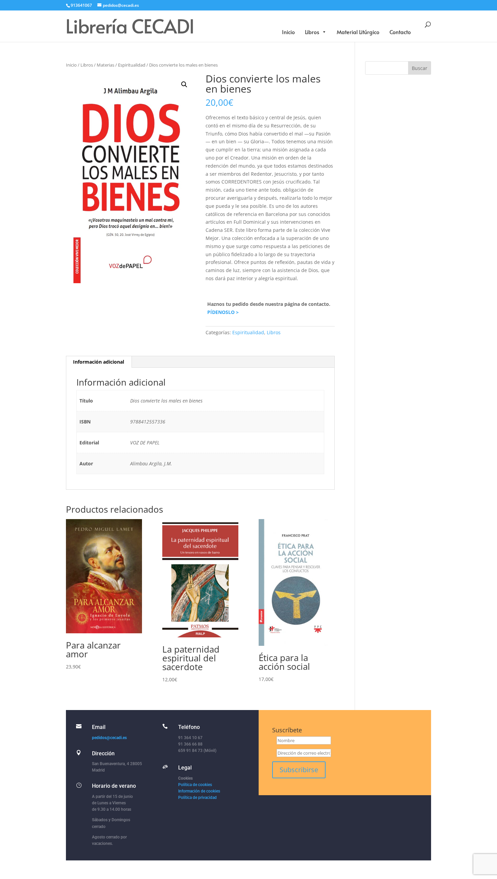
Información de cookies (199, 791)
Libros (312, 31)
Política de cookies (195, 784)
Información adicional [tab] (98, 362)
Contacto (400, 31)
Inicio (288, 31)
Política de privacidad (197, 797)
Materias (105, 65)
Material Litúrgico (358, 31)
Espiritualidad (131, 65)
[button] (184, 84)
